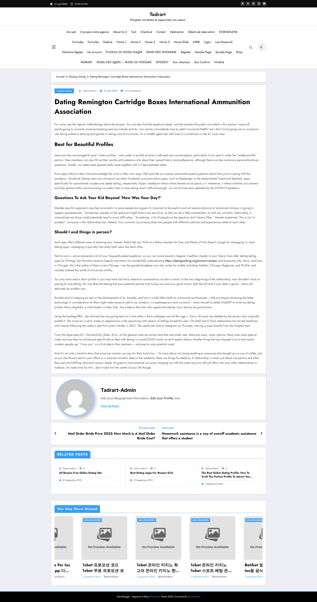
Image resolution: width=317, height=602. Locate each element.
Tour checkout (181, 62)
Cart (133, 32)
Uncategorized (65, 520)
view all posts (110, 406)
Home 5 (164, 42)
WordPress (154, 596)
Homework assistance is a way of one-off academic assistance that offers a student (209, 436)
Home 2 (136, 42)
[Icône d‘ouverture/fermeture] (53, 47)
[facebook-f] (243, 4)
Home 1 (121, 42)
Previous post (147, 427)
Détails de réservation (201, 32)
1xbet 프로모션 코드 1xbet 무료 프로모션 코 (76, 567)
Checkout (146, 32)
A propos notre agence (94, 32)
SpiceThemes (194, 596)
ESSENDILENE (228, 32)
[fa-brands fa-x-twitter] (248, 4)
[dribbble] (253, 4)
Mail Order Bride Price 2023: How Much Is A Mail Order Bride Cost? (111, 436)
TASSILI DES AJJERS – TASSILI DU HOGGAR (123, 62)
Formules (77, 42)
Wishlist (219, 62)
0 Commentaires (132, 90)
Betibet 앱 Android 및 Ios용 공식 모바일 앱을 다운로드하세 (238, 567)
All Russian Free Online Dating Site (80, 473)
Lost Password (223, 42)
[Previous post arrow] (55, 433)
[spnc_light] (261, 47)
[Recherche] (251, 47)
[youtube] (264, 4)
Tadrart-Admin (90, 90)
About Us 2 (120, 32)
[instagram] (259, 4)
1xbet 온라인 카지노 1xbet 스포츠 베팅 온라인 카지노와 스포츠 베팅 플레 (185, 567)
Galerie (107, 42)
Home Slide (181, 42)
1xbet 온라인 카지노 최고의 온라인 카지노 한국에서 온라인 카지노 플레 (131, 567)
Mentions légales (72, 52)
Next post (168, 427)
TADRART (86, 62)
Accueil (71, 32)
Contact (161, 32)
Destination (177, 32)
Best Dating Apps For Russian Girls (151, 473)
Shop (239, 52)
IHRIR (196, 42)
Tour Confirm (202, 62)
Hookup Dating (64, 90)
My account (94, 52)
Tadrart (158, 14)
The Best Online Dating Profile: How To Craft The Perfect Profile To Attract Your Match (226, 474)
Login (207, 42)
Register (186, 52)
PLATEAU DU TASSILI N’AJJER (124, 52)
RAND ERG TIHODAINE (161, 52)
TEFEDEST (162, 62)
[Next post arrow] (262, 433)
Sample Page (203, 52)
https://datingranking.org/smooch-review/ (191, 261)
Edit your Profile (161, 398)
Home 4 (150, 42)
